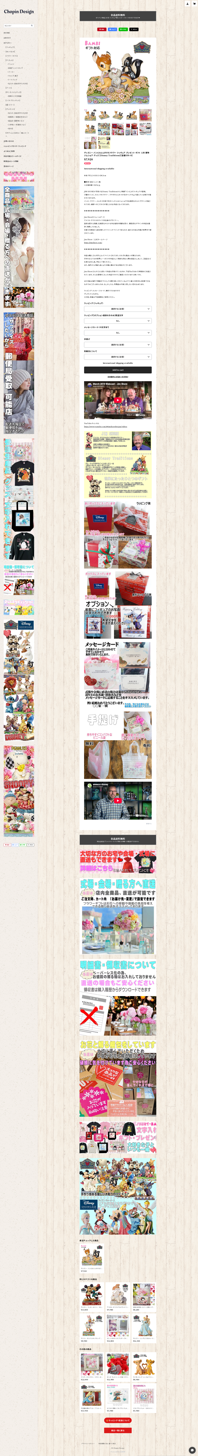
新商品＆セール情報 (11, 161)
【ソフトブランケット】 (13, 100)
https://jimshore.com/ (93, 243)
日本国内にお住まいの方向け (118, 377)
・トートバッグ (12, 80)
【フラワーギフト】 (12, 56)
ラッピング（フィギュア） (94, 303)
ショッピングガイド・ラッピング (15, 146)
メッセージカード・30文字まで (96, 327)
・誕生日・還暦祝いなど (15, 121)
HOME (7, 33)
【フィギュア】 (10, 47)
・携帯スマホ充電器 (14, 96)
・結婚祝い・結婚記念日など (17, 117)
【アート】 (9, 88)
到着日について (90, 351)
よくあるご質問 (9, 151)
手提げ (87, 339)
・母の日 (10, 129)
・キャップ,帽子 (12, 76)
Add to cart (118, 370)
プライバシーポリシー (88, 1443)
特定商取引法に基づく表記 (107, 1443)
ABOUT (7, 38)
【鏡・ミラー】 (10, 105)
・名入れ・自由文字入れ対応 (17, 84)
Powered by (115, 1452)
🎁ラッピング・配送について (117, 1420)
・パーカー (11, 72)
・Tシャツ (10, 64)
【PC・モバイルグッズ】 (13, 92)
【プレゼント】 (10, 109)
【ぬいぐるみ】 (10, 52)
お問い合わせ (9, 141)
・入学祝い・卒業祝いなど (16, 125)
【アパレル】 (10, 60)
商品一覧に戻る (118, 1430)
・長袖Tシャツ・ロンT (15, 68)
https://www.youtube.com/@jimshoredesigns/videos (105, 427)
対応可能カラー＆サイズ (12, 156)
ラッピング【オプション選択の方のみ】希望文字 (103, 315)
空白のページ (9, 166)
